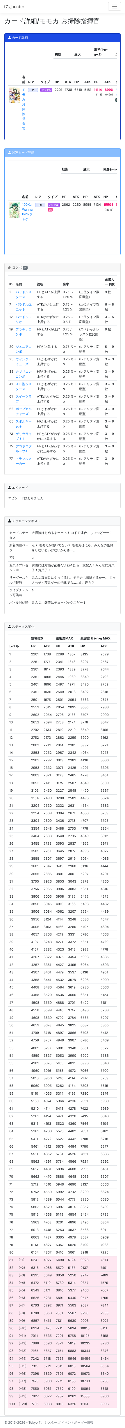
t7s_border (14, 6)
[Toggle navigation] (114, 6)
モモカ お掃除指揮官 (23, 109)
